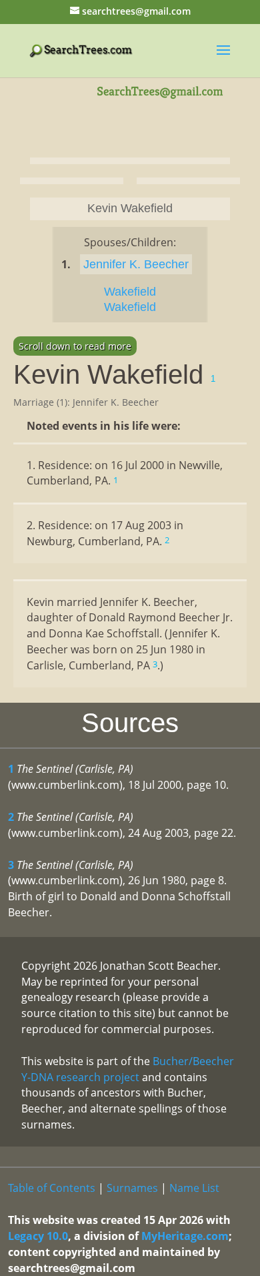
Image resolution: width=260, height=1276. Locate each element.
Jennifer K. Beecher (136, 264)
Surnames (132, 1188)
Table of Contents (51, 1188)
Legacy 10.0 (38, 1236)
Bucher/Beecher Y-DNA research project (127, 1069)
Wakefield (130, 291)
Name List (194, 1188)
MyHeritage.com (185, 1236)
